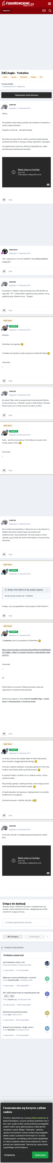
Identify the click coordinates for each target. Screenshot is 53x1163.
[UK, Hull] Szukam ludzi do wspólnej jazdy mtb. (21, 993)
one (17, 761)
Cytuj (10, 200)
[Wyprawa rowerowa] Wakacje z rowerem (19, 977)
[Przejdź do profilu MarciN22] (47, 1028)
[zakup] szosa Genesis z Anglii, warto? (18, 1027)
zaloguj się (34, 909)
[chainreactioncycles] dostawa (15, 1012)
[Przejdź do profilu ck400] (47, 994)
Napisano (19, 108)
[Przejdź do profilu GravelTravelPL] (47, 978)
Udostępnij (13, 937)
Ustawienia (9, 1155)
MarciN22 (11, 1030)
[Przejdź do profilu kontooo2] (5, 251)
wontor (10, 84)
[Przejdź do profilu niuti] (47, 1013)
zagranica (21, 86)
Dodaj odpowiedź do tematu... (20, 922)
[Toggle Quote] (6, 590)
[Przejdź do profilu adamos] (5, 572)
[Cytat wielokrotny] (4, 200)
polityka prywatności (38, 1118)
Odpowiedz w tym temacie (26, 95)
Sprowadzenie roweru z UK (14, 962)
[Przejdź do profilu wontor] (5, 106)
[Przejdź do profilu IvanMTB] (5, 328)
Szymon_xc (12, 999)
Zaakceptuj (40, 1155)
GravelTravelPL (13, 980)
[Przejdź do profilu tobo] (47, 963)
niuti (9, 1015)
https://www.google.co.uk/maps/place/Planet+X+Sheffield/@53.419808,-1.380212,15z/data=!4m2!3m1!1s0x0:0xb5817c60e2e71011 (26, 652)
